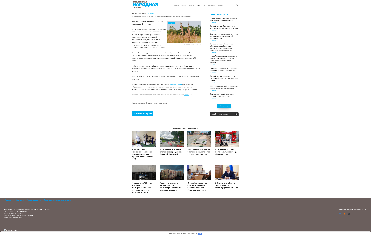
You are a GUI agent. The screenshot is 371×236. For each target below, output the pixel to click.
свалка (150, 103)
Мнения (220, 5)
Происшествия (209, 5)
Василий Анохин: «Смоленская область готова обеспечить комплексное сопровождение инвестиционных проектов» (221, 47)
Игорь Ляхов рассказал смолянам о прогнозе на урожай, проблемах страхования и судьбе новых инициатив (223, 59)
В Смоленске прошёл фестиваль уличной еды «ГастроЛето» (222, 95)
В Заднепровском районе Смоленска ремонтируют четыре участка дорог (224, 87)
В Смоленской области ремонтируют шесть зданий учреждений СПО (226, 185)
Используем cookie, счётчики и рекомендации (183, 234)
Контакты (20, 200)
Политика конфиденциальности (57, 200)
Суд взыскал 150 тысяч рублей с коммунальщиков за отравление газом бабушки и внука (142, 188)
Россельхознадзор (139, 103)
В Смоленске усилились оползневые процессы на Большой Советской (223, 69)
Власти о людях (195, 5)
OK (200, 234)
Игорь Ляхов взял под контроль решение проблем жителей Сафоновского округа (197, 186)
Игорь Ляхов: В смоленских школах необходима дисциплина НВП (223, 19)
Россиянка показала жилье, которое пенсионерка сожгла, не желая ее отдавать (170, 186)
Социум (171, 23)
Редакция (9, 200)
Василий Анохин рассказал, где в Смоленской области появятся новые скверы (224, 78)
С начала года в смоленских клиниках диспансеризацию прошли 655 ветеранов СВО (224, 36)
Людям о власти (180, 5)
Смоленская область (160, 103)
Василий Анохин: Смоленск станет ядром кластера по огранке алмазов (224, 27)
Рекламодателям (34, 200)
